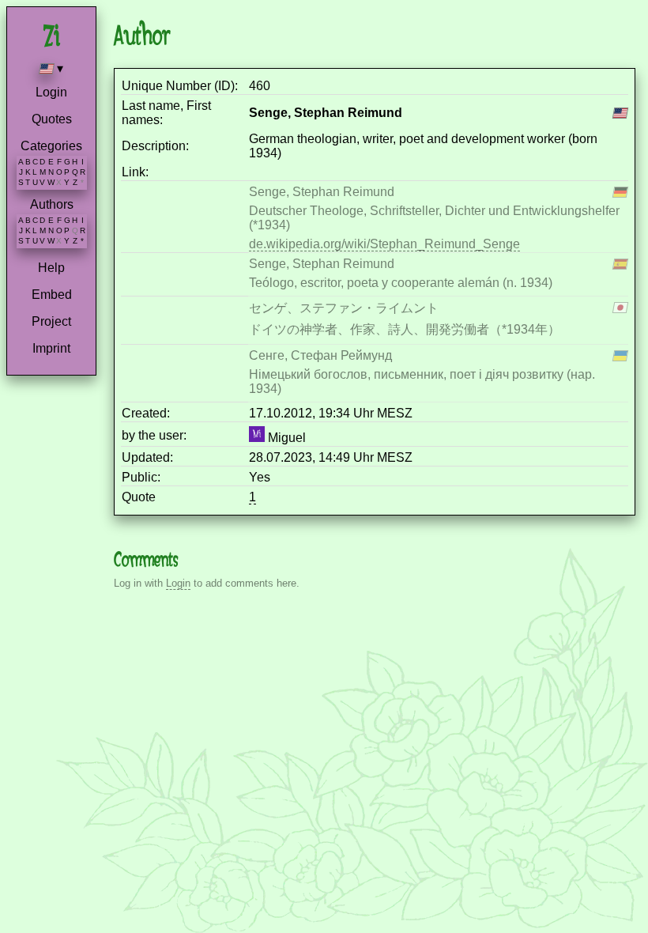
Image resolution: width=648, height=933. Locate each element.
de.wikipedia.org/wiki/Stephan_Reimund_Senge (384, 244)
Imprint (51, 348)
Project (51, 321)
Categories (51, 146)
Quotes (52, 119)
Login (51, 92)
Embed (52, 294)
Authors (51, 204)
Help (51, 267)
